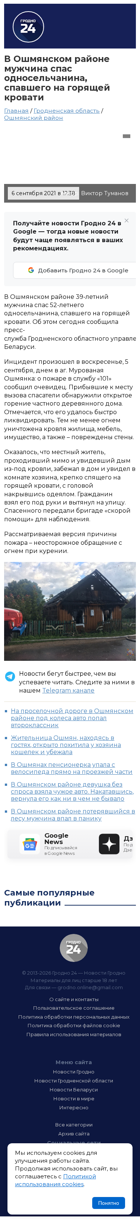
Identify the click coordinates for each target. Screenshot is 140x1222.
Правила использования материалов (74, 1034)
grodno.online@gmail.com (90, 987)
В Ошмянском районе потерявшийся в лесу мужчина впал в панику (73, 815)
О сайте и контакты (74, 999)
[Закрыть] (126, 220)
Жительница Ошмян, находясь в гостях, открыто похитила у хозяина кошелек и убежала (66, 745)
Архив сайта (74, 1134)
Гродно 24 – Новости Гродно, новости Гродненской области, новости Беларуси (28, 27)
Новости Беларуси (74, 1090)
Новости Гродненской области (73, 1081)
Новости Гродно (73, 1072)
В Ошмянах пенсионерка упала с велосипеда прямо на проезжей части (72, 768)
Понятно (108, 1203)
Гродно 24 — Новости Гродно (74, 948)
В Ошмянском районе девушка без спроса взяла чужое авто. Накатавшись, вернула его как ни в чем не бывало (72, 791)
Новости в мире (73, 1098)
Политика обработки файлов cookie (74, 1025)
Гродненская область (67, 110)
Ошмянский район (33, 117)
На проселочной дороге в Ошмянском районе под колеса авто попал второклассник (72, 718)
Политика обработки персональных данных (74, 1017)
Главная (16, 110)
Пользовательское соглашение (74, 1008)
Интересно (73, 1107)
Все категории (74, 1125)
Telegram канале (68, 690)
